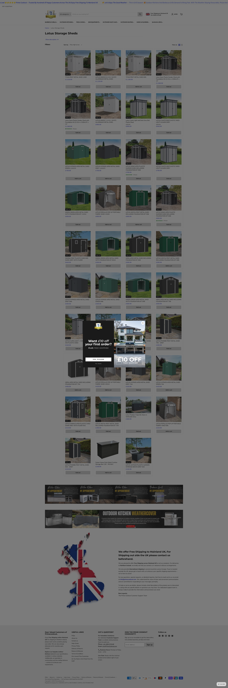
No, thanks (98, 363)
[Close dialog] (142, 322)
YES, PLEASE (98, 359)
